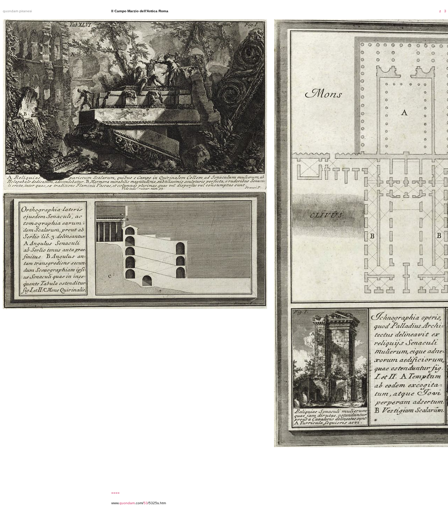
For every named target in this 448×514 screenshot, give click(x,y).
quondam (127, 503)
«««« (115, 493)
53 (146, 503)
